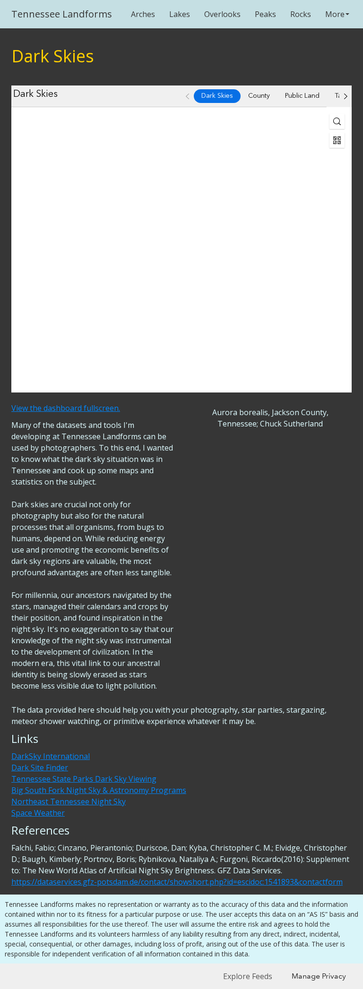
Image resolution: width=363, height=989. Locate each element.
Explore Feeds (247, 976)
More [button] (335, 14)
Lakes (179, 14)
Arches (143, 14)
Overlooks (222, 14)
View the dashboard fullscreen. (65, 408)
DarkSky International (50, 756)
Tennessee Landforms (61, 14)
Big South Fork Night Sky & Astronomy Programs (98, 790)
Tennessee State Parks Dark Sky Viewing (83, 779)
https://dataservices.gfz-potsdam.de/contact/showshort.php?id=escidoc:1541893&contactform (177, 882)
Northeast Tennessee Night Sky (68, 801)
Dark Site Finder (39, 767)
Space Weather (38, 813)
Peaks (265, 14)
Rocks (300, 14)
